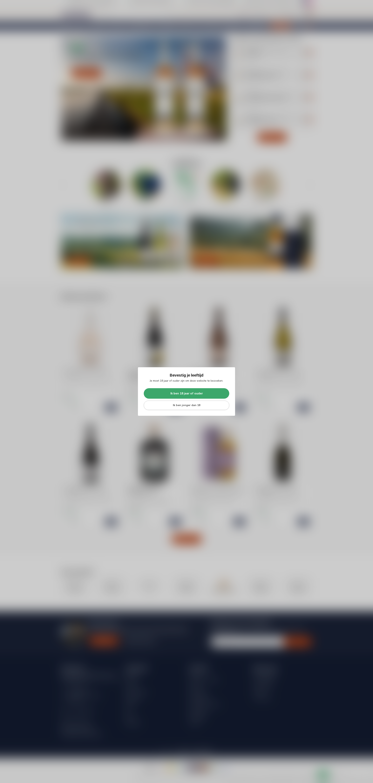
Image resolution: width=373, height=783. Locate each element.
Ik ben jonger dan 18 (186, 405)
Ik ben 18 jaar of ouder (186, 393)
